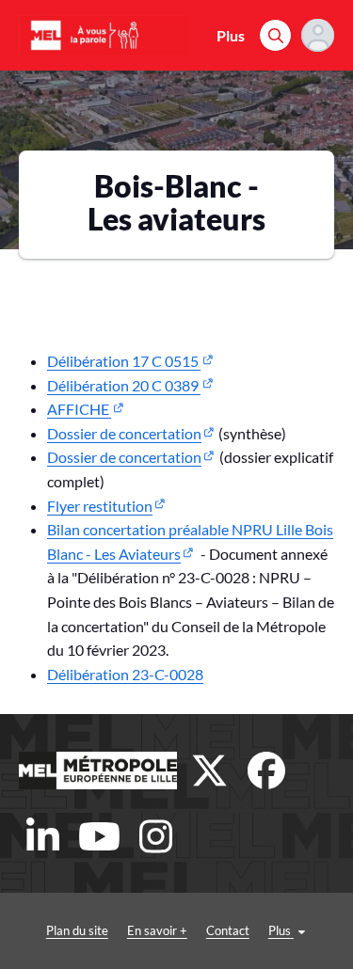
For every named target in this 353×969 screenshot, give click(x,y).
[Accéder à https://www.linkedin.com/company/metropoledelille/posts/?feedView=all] (42, 836)
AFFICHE (79, 409)
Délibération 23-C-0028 (125, 674)
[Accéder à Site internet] (98, 770)
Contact (227, 930)
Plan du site (77, 930)
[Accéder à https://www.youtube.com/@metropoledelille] (98, 836)
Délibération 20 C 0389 (124, 385)
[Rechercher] (275, 35)
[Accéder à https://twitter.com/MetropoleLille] (209, 770)
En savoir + (157, 930)
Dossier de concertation (124, 433)
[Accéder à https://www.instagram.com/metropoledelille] (155, 836)
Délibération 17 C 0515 (124, 361)
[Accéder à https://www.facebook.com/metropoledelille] (266, 770)
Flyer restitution (99, 506)
